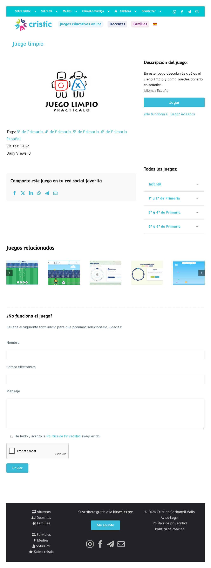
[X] (23, 193)
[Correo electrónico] (55, 193)
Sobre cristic (43, 551)
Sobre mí (42, 546)
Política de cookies (169, 529)
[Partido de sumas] (64, 273)
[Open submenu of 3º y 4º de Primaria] (197, 212)
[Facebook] (15, 193)
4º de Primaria (58, 131)
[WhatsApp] (39, 193)
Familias (43, 523)
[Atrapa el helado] (189, 273)
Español (13, 138)
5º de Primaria (86, 131)
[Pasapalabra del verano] (147, 273)
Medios (42, 540)
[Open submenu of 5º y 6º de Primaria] (197, 226)
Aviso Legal (170, 517)
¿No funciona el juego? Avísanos (169, 114)
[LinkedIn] (31, 193)
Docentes (43, 517)
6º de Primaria (114, 131)
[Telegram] (47, 193)
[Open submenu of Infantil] (197, 184)
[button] (9, 273)
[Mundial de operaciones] (22, 273)
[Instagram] (90, 544)
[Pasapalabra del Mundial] (105, 273)
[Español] (155, 24)
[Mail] (121, 544)
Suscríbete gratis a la (105, 512)
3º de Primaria (30, 131)
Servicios (43, 534)
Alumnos (43, 512)
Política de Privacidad (64, 436)
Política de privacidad (170, 523)
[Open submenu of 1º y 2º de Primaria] (197, 198)
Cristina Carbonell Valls (175, 512)
